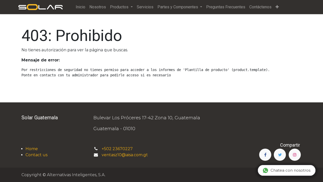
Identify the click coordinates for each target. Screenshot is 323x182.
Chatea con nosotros (290, 170)
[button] (277, 7)
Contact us (36, 154)
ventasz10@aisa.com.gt (125, 154)
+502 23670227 (118, 148)
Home (31, 148)
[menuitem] (80, 7)
